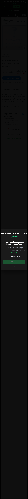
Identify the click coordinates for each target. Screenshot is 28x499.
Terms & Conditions (14, 252)
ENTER (14, 262)
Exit (14, 266)
